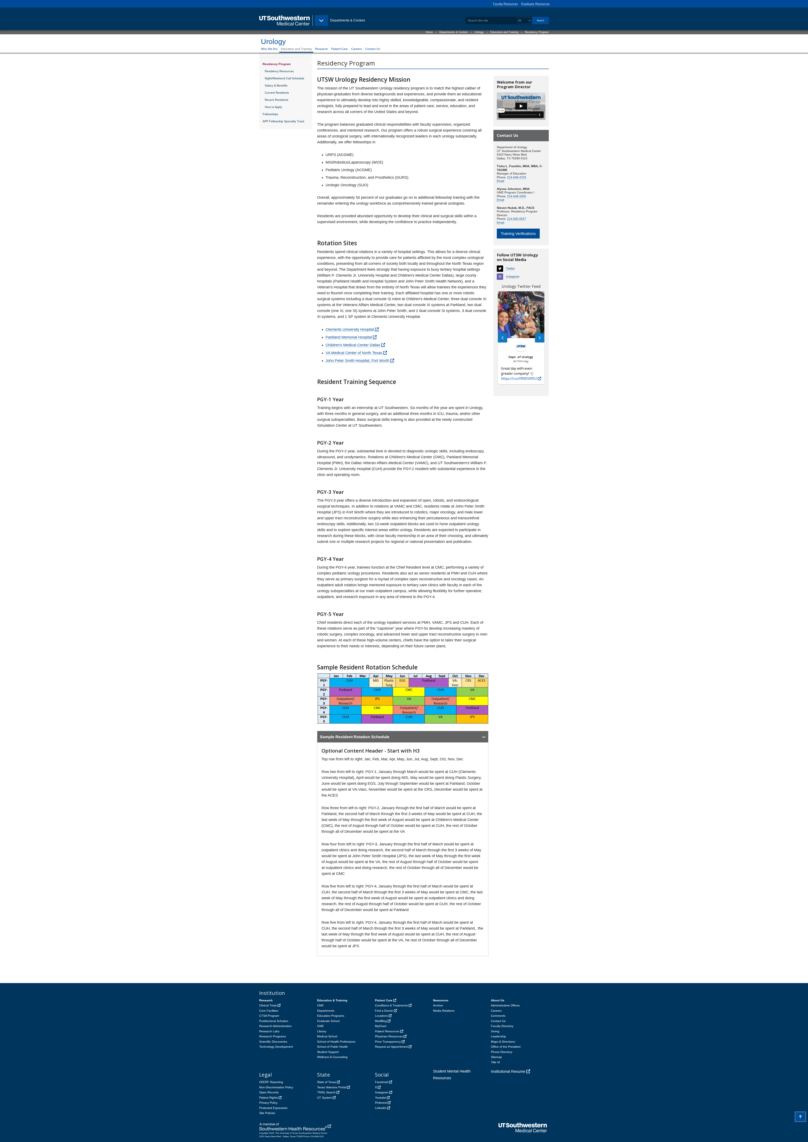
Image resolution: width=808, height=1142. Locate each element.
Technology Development (276, 1046)
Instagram (513, 276)
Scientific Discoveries (273, 1041)
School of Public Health (332, 1046)
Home (429, 32)
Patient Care (339, 49)
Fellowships (270, 114)
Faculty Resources (505, 3)
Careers (356, 49)
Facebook (381, 1082)
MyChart (380, 1026)
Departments (325, 1010)
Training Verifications (518, 234)
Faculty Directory (502, 1026)
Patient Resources (387, 1031)
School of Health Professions (336, 1041)
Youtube (380, 1097)
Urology (479, 32)
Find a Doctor (384, 1010)
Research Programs (272, 1036)
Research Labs (269, 1031)
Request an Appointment (391, 1046)
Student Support (328, 1052)
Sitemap (496, 1057)
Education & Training (332, 1000)
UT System (324, 1097)
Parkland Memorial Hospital (349, 337)
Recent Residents (276, 99)
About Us (497, 1000)
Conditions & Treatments (391, 1005)
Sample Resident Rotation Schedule (354, 737)
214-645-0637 (516, 218)
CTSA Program (269, 1015)
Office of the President (506, 1046)
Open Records (269, 1092)
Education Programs (330, 1015)
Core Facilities (268, 1010)
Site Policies (267, 1113)
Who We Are (269, 49)
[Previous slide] (502, 337)
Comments (498, 1015)
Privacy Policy (268, 1102)
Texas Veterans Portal (331, 1087)
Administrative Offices (505, 1005)
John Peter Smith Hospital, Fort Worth (357, 360)
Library (321, 1031)
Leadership (498, 1036)
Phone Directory (501, 1052)
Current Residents (277, 92)
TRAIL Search (326, 1092)
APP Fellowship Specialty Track (283, 121)
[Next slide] (539, 337)
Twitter (510, 268)
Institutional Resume (508, 1071)
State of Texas (326, 1082)
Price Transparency (388, 1041)
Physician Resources (389, 1036)
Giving (495, 1031)
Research (321, 49)
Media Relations (443, 1010)
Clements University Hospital (350, 329)
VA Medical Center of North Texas (354, 353)
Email (500, 181)
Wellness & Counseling (332, 1057)
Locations (381, 1015)
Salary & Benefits (276, 85)
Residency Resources (279, 71)
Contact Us (372, 49)
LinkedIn (380, 1108)
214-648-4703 (516, 177)
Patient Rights (268, 1097)
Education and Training (504, 32)
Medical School (327, 1036)
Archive (438, 1005)
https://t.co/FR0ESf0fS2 (519, 378)
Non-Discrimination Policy (276, 1087)
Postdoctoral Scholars (273, 1021)
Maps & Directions (503, 1041)
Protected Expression (273, 1108)
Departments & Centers (453, 32)
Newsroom (440, 1000)
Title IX (495, 1062)
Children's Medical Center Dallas (353, 345)
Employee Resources (535, 3)
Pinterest (381, 1102)
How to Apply (273, 107)
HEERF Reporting (271, 1082)
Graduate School (328, 1021)
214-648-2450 (516, 196)
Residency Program (537, 32)
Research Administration (275, 1026)
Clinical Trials (268, 1005)
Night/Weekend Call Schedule (284, 78)
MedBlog (381, 1021)
